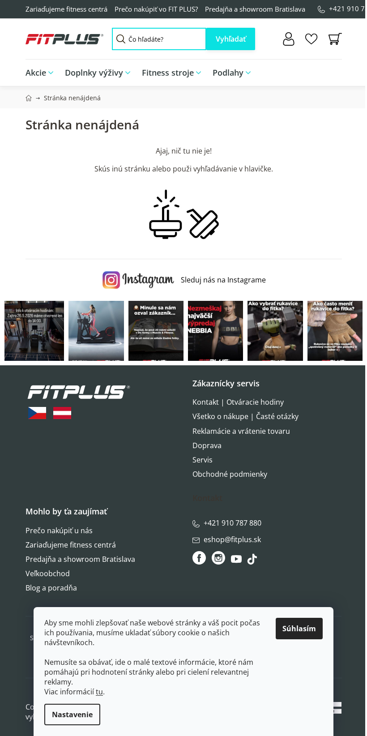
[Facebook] (199, 558)
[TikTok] (253, 561)
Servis (202, 460)
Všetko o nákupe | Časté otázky (245, 416)
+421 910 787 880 (232, 523)
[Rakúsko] (62, 413)
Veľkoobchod (48, 573)
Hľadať (230, 39)
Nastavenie (72, 714)
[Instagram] (218, 558)
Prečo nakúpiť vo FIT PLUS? (156, 8)
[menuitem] (42, 73)
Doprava (207, 445)
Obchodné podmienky (229, 474)
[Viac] (328, 70)
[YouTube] (237, 561)
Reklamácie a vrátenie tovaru (241, 431)
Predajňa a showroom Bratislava (255, 8)
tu (99, 692)
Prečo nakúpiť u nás (59, 530)
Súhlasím (299, 628)
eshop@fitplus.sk (232, 539)
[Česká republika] (37, 413)
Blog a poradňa (51, 588)
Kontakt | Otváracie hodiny (238, 402)
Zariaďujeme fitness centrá (66, 8)
